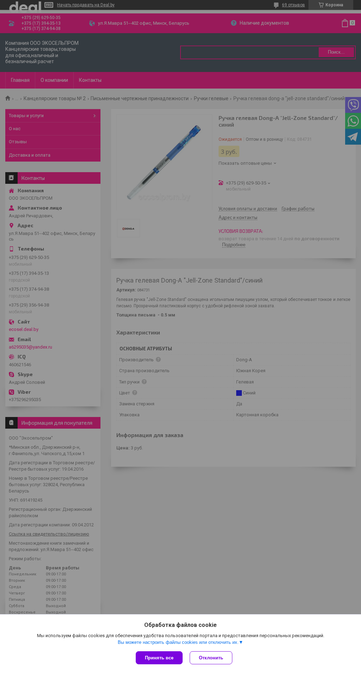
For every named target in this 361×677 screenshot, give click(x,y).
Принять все (159, 657)
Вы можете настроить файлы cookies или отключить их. (178, 642)
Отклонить (211, 657)
